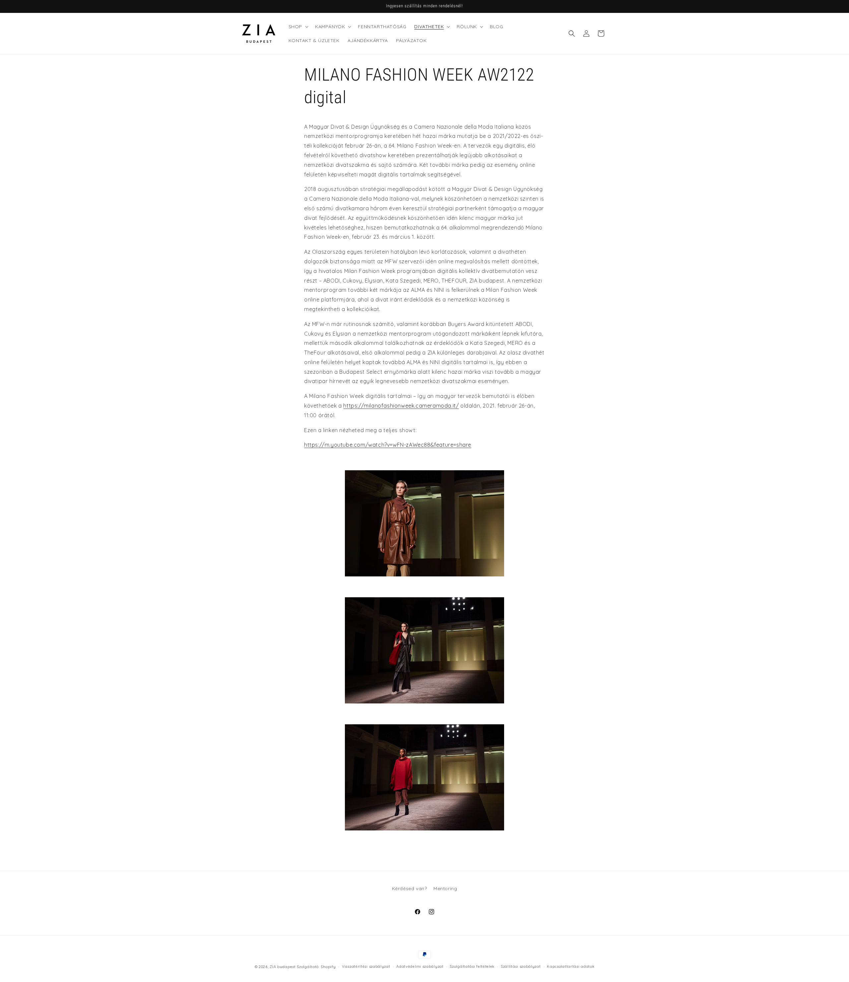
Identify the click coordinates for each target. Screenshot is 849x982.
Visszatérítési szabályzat (366, 966)
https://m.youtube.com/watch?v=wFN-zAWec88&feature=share (387, 444)
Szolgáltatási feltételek (472, 966)
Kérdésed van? (409, 888)
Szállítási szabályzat (521, 966)
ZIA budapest (282, 966)
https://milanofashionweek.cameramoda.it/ (401, 405)
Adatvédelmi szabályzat (419, 966)
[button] (298, 26)
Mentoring (445, 888)
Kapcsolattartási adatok (570, 966)
